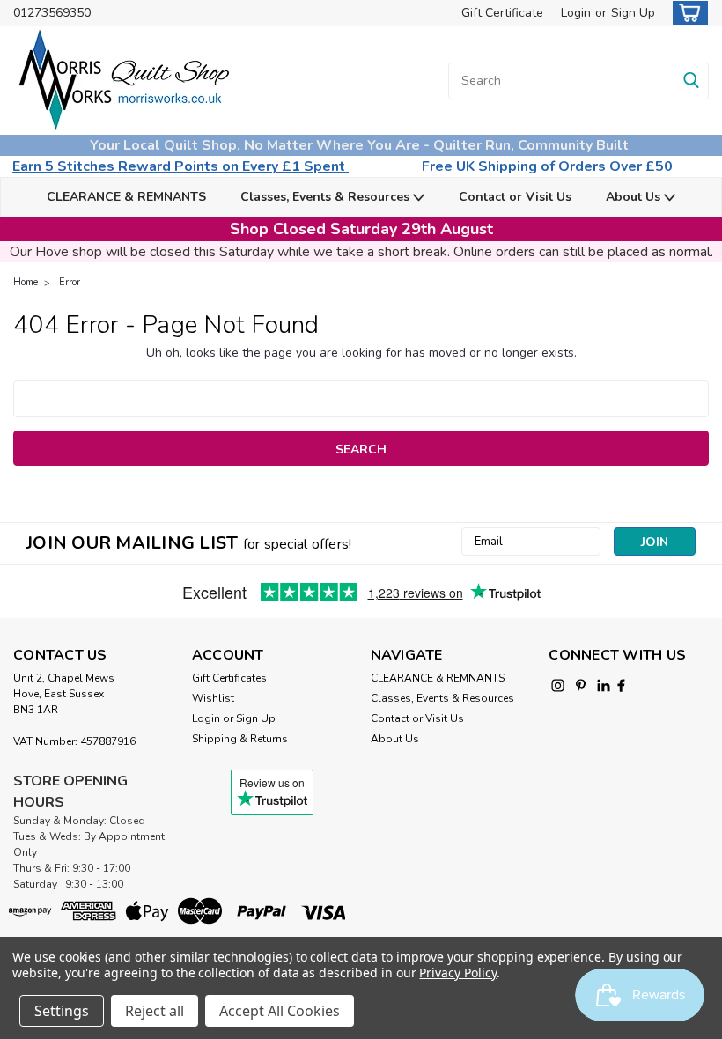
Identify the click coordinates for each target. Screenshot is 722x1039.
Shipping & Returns (240, 739)
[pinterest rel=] (580, 685)
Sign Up (633, 12)
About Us (635, 196)
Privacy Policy (457, 972)
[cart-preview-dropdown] (686, 13)
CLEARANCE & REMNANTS (126, 196)
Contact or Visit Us (515, 196)
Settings (61, 1011)
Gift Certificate (502, 12)
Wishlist (213, 698)
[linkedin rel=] (603, 685)
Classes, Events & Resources (326, 196)
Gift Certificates (229, 678)
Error (69, 282)
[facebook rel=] (621, 685)
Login (576, 12)
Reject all (154, 1011)
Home (25, 282)
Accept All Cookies (279, 1011)
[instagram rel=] (557, 685)
